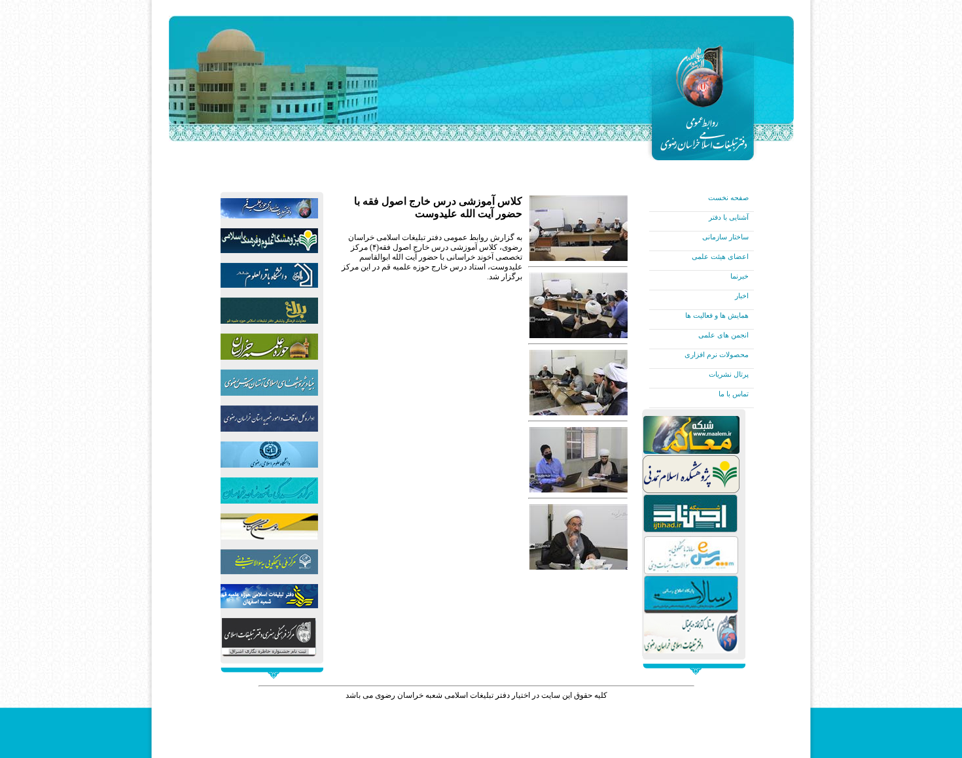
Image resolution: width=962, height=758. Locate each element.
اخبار (742, 296)
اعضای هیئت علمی (720, 256)
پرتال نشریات (729, 374)
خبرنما (739, 276)
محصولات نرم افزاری (717, 354)
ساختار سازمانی (725, 237)
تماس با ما (734, 394)
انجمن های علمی (723, 335)
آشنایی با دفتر (729, 217)
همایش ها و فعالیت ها (717, 315)
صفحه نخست (728, 197)
